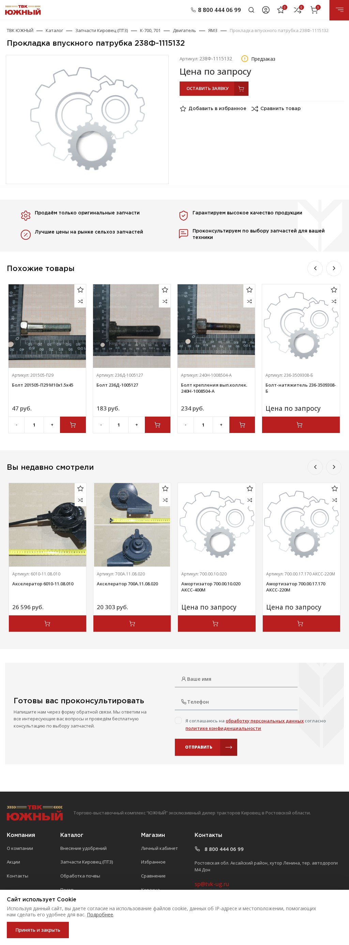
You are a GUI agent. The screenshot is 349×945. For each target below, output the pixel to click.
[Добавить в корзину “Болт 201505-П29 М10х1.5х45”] (73, 425)
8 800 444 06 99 (219, 10)
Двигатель (184, 30)
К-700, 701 (150, 30)
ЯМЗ (212, 30)
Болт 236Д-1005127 (117, 385)
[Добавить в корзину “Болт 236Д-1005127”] (158, 425)
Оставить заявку (207, 88)
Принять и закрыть (37, 930)
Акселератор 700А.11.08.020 (127, 584)
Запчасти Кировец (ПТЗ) (101, 30)
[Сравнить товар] (80, 302)
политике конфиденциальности (223, 728)
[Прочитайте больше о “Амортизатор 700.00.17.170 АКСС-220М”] (301, 623)
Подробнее (100, 914)
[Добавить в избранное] (80, 290)
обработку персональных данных (265, 721)
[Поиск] (251, 10)
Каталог (54, 30)
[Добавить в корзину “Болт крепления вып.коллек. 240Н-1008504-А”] (242, 425)
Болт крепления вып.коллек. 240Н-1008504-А (214, 388)
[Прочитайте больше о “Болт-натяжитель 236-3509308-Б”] (300, 425)
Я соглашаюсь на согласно (255, 724)
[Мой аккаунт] (265, 10)
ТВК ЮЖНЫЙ (20, 30)
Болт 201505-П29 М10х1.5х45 (42, 385)
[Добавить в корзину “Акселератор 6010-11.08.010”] (47, 623)
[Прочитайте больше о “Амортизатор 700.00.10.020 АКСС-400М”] (216, 623)
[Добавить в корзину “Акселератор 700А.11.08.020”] (132, 623)
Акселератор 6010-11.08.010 (42, 584)
